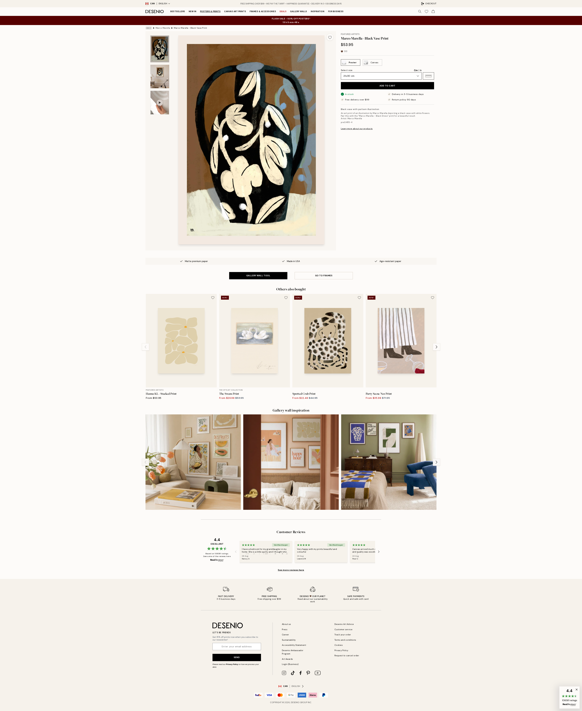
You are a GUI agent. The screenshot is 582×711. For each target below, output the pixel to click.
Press (285, 629)
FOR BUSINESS (336, 11)
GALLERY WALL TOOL (258, 275)
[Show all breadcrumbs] (149, 28)
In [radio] (421, 70)
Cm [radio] (416, 70)
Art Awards (287, 659)
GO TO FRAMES (324, 275)
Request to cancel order (346, 655)
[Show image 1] (159, 48)
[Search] (419, 11)
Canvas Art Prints (235, 11)
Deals (283, 11)
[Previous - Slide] (145, 347)
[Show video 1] (159, 102)
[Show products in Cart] (433, 11)
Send (237, 657)
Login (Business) (290, 664)
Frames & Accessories (263, 11)
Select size (347, 70)
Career (285, 634)
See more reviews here (291, 570)
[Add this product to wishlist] (330, 37)
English (163, 3)
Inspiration (317, 11)
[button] (428, 76)
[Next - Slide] (436, 347)
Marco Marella (163, 28)
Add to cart (387, 85)
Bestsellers (177, 11)
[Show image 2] (159, 76)
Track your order (342, 634)
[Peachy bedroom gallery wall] (291, 462)
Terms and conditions (345, 640)
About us (286, 624)
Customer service (343, 629)
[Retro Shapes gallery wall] (388, 462)
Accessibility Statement (294, 645)
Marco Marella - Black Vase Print (190, 28)
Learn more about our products (357, 128)
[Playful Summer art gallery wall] (193, 462)
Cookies (338, 645)
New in (192, 11)
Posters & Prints (210, 11)
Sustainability (289, 640)
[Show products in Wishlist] (426, 11)
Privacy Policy (232, 664)
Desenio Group (299, 702)
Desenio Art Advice (344, 624)
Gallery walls (298, 11)
